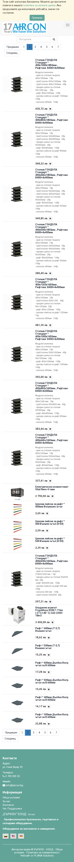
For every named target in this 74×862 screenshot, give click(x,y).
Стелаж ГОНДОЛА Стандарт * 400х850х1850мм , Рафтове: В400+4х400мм (51, 118)
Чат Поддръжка (12, 808)
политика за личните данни (39, 5)
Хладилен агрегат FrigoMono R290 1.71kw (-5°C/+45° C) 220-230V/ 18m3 (49, 611)
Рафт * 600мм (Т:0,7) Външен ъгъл (47, 629)
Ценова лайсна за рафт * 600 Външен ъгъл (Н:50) (50, 522)
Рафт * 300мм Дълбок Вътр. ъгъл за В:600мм (52, 715)
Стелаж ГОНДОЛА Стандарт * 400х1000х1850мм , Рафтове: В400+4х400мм (50, 64)
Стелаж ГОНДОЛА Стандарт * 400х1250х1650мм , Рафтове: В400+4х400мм (50, 283)
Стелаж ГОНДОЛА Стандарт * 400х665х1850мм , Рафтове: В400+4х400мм (51, 173)
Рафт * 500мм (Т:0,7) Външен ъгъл (47, 646)
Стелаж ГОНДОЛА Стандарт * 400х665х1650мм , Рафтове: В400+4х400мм (51, 438)
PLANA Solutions (44, 855)
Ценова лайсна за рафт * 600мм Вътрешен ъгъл (50, 505)
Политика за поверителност (43, 852)
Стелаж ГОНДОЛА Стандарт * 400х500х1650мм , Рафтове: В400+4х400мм (51, 559)
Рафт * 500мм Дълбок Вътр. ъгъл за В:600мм (52, 681)
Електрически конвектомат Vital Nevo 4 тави (51, 488)
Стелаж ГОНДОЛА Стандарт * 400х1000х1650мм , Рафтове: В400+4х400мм (50, 335)
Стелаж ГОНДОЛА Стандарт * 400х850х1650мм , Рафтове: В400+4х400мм (51, 387)
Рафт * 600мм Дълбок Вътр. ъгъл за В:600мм (52, 664)
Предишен (13, 46)
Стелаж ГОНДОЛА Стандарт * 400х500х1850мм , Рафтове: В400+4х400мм (51, 228)
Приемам (37, 17)
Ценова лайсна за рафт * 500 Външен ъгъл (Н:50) (50, 539)
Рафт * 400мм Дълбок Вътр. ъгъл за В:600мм (52, 698)
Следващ (12, 52)
